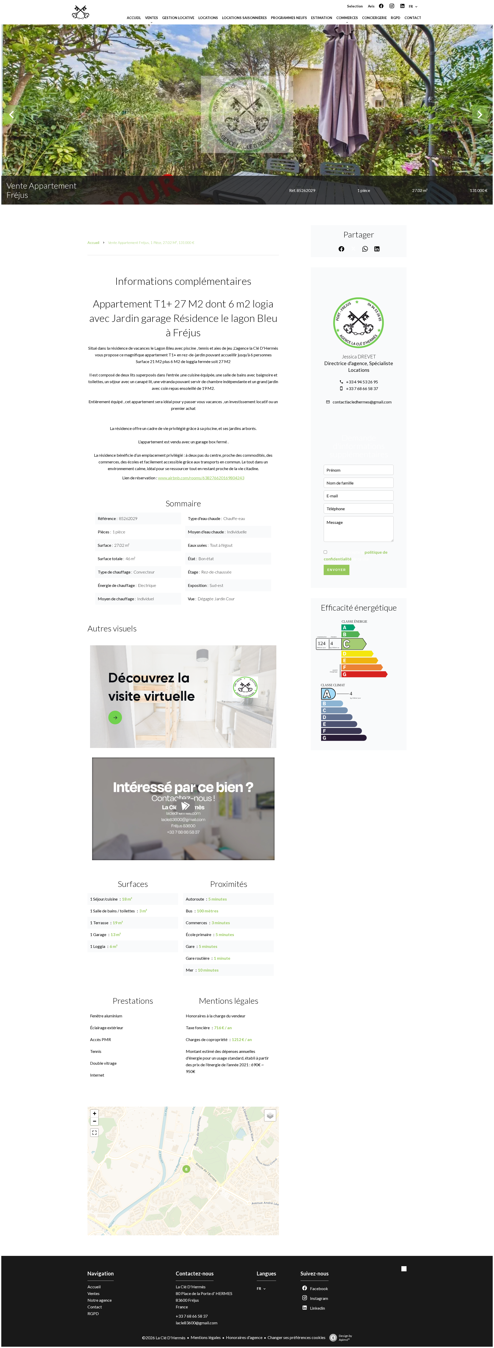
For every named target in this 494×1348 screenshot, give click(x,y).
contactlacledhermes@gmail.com (362, 401)
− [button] (94, 1121)
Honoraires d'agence (244, 1337)
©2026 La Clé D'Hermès (164, 1337)
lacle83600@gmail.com (196, 1322)
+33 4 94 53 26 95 (362, 381)
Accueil (93, 242)
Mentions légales (206, 1337)
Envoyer (336, 570)
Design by (345, 1338)
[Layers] (270, 1115)
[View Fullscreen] (94, 1132)
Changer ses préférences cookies (296, 1337)
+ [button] (94, 1113)
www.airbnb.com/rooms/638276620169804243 (201, 477)
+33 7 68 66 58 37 (362, 388)
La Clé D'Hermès (191, 1286)
